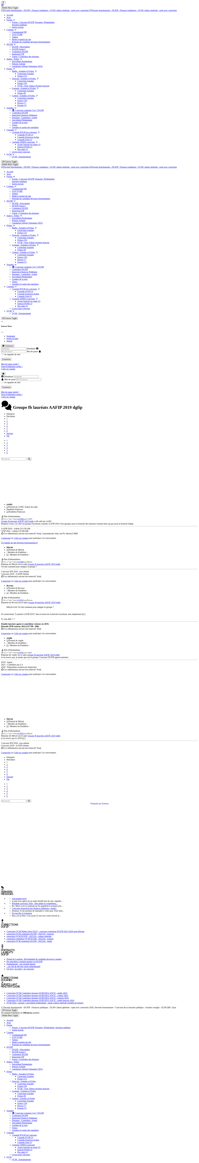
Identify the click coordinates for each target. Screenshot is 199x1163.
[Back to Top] (3, 2)
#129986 (20, 519)
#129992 (20, 653)
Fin (7, 436)
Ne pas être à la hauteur (22, 913)
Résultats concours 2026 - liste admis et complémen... (35, 903)
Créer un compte (8, 369)
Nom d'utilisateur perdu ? (12, 366)
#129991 (20, 600)
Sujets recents (12, 338)
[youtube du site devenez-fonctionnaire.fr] (19, 543)
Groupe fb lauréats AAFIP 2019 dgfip (17, 521)
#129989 (20, 562)
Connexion (6, 359)
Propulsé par (96, 803)
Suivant (9, 433)
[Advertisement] (99, 482)
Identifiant (31, 348)
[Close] (2, 332)
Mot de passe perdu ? (10, 364)
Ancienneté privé (19, 898)
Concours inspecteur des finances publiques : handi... (34, 908)
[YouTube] (2, 5)
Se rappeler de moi (12, 354)
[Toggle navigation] (2, 321)
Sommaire (10, 336)
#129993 (20, 733)
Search (9, 341)
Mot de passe (32, 351)
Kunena (105, 803)
